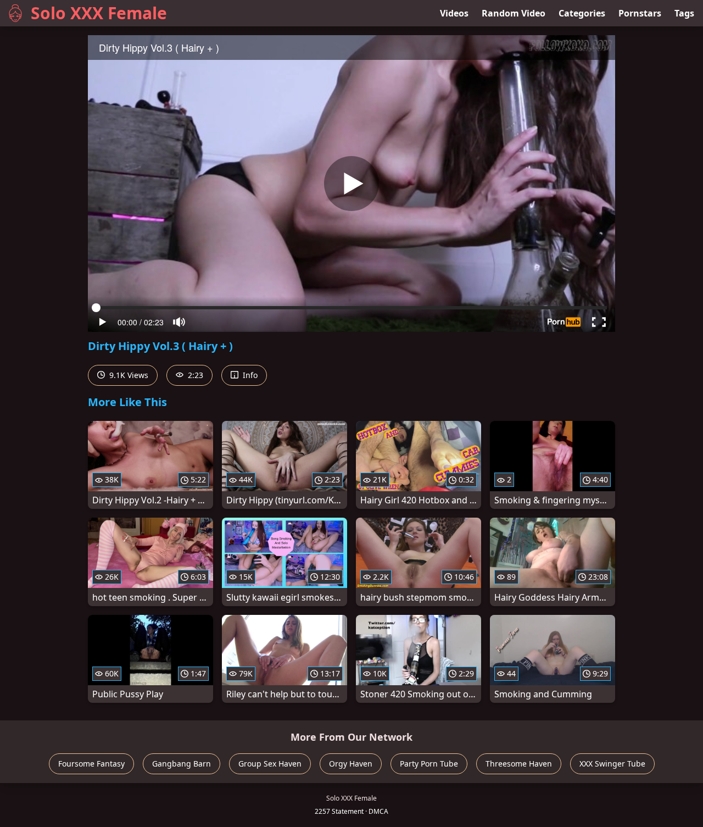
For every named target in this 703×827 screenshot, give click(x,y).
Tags (684, 13)
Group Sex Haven (270, 763)
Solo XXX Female (99, 13)
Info (249, 375)
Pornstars (639, 13)
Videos (454, 13)
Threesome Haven (519, 763)
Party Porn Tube (429, 763)
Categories (582, 13)
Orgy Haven (350, 763)
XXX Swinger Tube (612, 763)
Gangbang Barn (181, 763)
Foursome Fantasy (91, 763)
